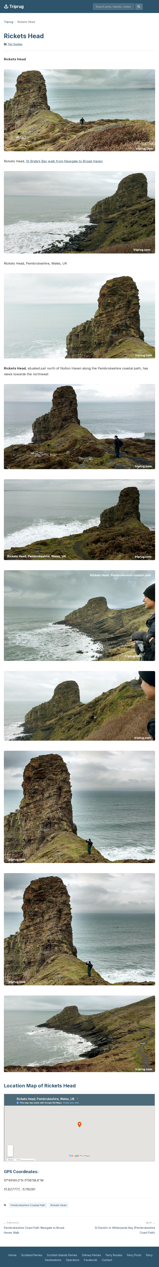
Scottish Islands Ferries (62, 1255)
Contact (107, 1260)
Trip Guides (14, 44)
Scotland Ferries (31, 1255)
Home (12, 1255)
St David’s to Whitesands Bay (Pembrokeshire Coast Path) (125, 1227)
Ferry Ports (134, 1255)
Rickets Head (59, 1205)
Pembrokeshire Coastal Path (28, 1205)
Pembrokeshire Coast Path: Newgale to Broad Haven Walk (34, 1227)
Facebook (90, 1260)
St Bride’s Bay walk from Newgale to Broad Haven (64, 161)
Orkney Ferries (91, 1255)
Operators (72, 1260)
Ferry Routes (114, 1255)
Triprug (16, 6)
